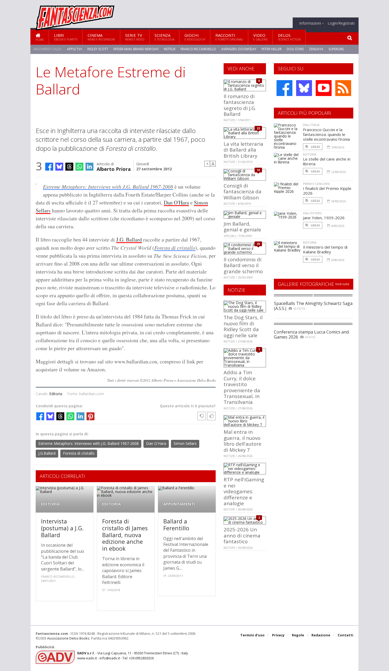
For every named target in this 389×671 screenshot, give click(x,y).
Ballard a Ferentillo (176, 524)
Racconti (229, 37)
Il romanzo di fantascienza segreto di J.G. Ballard (240, 105)
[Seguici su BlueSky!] (304, 88)
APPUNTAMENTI (179, 504)
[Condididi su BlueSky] (59, 166)
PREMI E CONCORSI (316, 183)
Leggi (315, 147)
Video (260, 37)
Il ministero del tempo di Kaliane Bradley (325, 249)
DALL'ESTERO (312, 213)
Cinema (101, 37)
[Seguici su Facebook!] (284, 88)
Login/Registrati (341, 23)
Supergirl (336, 49)
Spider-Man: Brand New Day (136, 49)
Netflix (169, 49)
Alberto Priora (114, 168)
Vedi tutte (342, 284)
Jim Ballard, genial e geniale (242, 226)
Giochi (194, 37)
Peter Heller (271, 49)
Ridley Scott (97, 49)
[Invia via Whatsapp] (79, 166)
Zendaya (316, 49)
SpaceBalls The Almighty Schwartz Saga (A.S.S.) (313, 305)
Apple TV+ (74, 49)
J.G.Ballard (47, 453)
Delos (289, 37)
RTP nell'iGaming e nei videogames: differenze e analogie (244, 491)
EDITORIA (50, 504)
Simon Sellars (185, 443)
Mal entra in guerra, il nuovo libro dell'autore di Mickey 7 (242, 440)
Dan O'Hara (176, 202)
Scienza (164, 37)
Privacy (278, 635)
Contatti (345, 635)
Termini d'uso (252, 635)
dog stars (295, 49)
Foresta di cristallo (174, 247)
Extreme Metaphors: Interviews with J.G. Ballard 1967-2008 (108, 186)
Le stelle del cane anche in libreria (326, 161)
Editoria (55, 393)
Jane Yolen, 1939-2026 (324, 217)
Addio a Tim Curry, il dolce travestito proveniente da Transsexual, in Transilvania (242, 387)
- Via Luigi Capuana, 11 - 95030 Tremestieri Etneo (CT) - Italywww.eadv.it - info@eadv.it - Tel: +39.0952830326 (132, 655)
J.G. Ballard (129, 239)
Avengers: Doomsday (238, 49)
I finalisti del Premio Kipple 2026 (327, 191)
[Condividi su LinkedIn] (89, 166)
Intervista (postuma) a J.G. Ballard (62, 527)
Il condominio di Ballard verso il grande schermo (243, 265)
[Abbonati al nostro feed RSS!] (343, 88)
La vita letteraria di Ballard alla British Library (243, 149)
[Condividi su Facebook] (49, 166)
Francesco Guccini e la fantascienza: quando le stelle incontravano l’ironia (326, 134)
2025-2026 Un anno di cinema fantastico (242, 535)
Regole (298, 635)
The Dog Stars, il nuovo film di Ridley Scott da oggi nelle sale (243, 326)
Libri (66, 37)
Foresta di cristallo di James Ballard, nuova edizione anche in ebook (125, 534)
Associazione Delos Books (68, 638)
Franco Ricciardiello (198, 49)
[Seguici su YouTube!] (324, 88)
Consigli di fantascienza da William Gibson (242, 191)
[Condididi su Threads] (69, 166)
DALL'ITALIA (311, 124)
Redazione (320, 635)
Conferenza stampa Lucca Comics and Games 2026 (311, 334)
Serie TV (134, 37)
